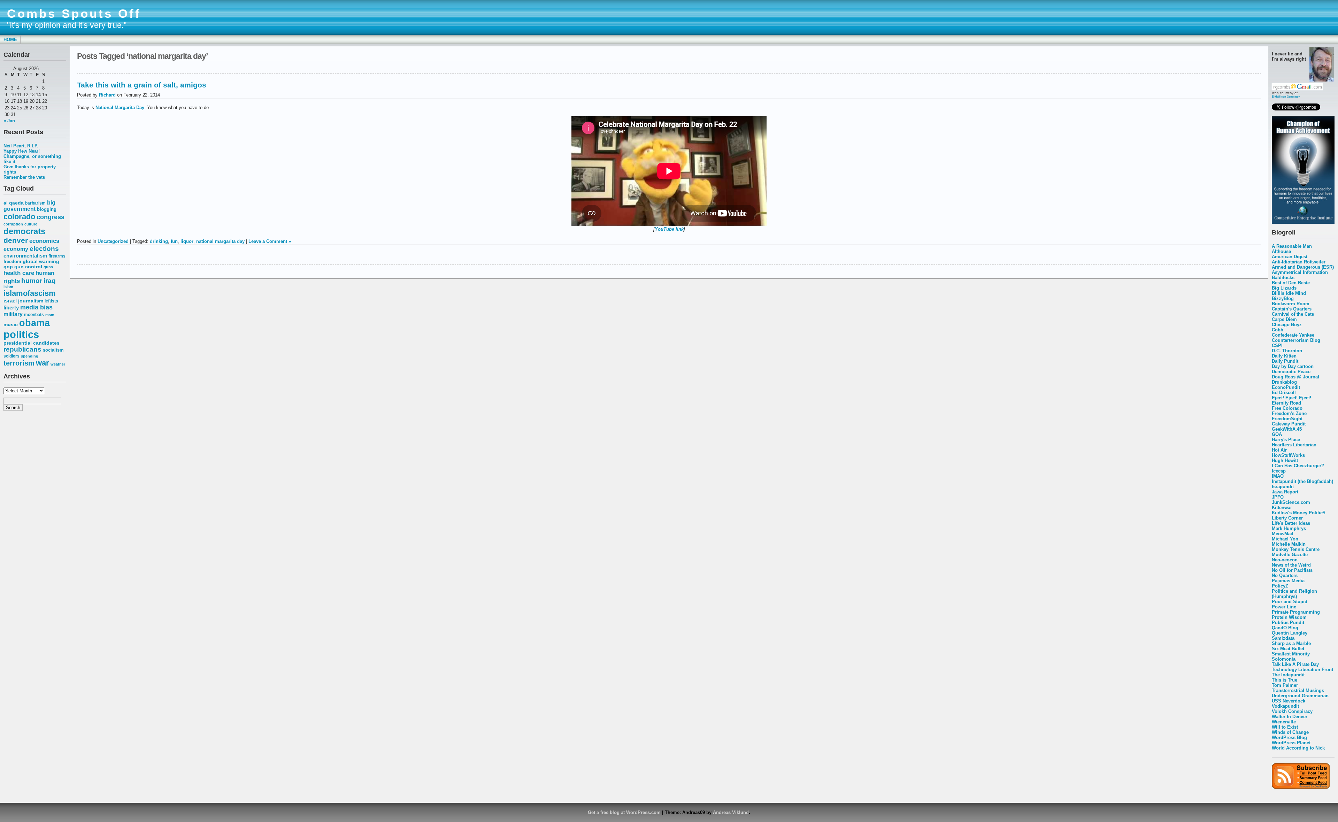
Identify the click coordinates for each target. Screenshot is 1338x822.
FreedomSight (1287, 418)
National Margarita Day (119, 107)
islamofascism (29, 293)
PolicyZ (1280, 586)
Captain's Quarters (1292, 309)
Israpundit (1283, 486)
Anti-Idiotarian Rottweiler (1298, 261)
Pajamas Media (1288, 580)
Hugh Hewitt (1285, 460)
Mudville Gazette (1290, 554)
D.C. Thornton (1287, 350)
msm (49, 315)
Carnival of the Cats (1293, 314)
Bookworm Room (1290, 303)
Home (10, 39)
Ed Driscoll (1284, 392)
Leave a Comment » (269, 241)
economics (44, 241)
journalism (30, 301)
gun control (28, 266)
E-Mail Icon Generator (1286, 96)
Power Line (1284, 606)
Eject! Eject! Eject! (1291, 397)
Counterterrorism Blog (1296, 340)
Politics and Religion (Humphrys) (1294, 594)
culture (30, 224)
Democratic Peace (1291, 371)
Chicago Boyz (1287, 324)
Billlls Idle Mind (1289, 293)
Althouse (1281, 251)
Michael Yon (1285, 538)
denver (15, 240)
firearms (57, 256)
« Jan (9, 120)
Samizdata (1283, 638)
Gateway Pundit (1289, 424)
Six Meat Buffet (1288, 648)
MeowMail (1282, 533)
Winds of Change (1290, 732)
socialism (53, 350)
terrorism (18, 363)
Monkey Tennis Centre (1296, 549)
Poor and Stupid (1289, 601)
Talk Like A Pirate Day (1295, 664)
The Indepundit (1288, 674)
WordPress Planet (1291, 742)
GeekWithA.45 (1287, 429)
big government (29, 206)
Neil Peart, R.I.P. (20, 145)
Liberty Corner (1287, 518)
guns (48, 267)
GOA (1277, 434)
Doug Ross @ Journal (1295, 376)
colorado (19, 216)
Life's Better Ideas (1291, 523)
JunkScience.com (1291, 502)
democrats (24, 231)
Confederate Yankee (1293, 335)
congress (50, 217)
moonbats (34, 314)
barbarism (35, 203)
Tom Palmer (1285, 685)
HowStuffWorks (1288, 455)
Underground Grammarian (1300, 695)
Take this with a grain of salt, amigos (141, 85)
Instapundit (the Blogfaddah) (1302, 481)
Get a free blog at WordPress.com (624, 812)
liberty (11, 307)
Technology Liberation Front (1302, 669)
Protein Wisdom (1289, 617)
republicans (22, 349)
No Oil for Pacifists (1292, 570)
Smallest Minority (1291, 653)
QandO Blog (1285, 627)
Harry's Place (1286, 439)
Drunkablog (1284, 382)
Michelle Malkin (1289, 544)
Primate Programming (1296, 612)
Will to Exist (1285, 727)
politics (21, 334)
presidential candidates (31, 343)
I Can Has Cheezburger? (1298, 465)
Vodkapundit (1285, 706)
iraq (50, 280)
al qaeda (13, 203)
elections (44, 248)
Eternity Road (1286, 403)
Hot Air (1279, 450)
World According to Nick (1298, 748)
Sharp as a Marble (1291, 643)
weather (58, 364)
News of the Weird (1291, 565)
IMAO (1278, 476)
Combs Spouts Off (74, 13)
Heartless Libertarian (1294, 444)
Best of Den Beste (1291, 282)
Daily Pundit (1285, 361)
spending (29, 356)
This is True (1284, 680)
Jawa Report (1285, 491)
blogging (46, 209)
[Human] (1303, 222)
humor (31, 280)
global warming (41, 261)
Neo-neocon (1285, 559)
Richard (107, 95)
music (10, 324)
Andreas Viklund (731, 812)
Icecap (1279, 471)
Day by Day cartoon (1293, 366)
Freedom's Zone (1289, 413)
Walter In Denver (1289, 716)
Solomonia (1283, 659)
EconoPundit (1286, 387)
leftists (51, 301)
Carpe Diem (1284, 319)
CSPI (1277, 345)
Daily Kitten (1284, 356)
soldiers (11, 356)
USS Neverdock (1288, 701)
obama (34, 322)
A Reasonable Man (1292, 246)
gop (8, 266)
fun (174, 241)
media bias (36, 307)
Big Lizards (1284, 288)
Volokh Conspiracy (1292, 711)
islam (8, 287)
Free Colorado (1287, 408)
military (13, 314)
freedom (12, 261)
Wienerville (1284, 721)
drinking (159, 241)
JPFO (1278, 497)
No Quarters (1285, 575)
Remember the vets (24, 177)
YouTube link (669, 229)
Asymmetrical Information (1300, 272)
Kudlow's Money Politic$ (1298, 512)
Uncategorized (113, 241)
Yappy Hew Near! (21, 151)
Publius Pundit (1288, 622)
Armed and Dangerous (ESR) (1303, 267)
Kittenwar (1282, 507)
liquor (186, 241)
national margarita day (220, 241)
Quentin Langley (1289, 633)
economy (15, 249)
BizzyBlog (1283, 298)
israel (10, 301)
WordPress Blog (1289, 737)
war (42, 363)
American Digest (1289, 256)
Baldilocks (1283, 277)
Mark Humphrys (1289, 528)
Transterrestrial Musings (1298, 690)
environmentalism (25, 256)
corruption (13, 224)
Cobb (1277, 329)
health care (18, 272)
